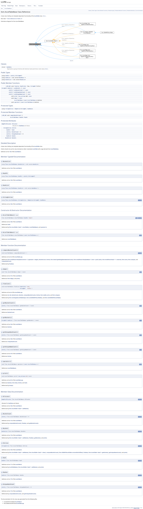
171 (11, 464)
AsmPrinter (23, 86)
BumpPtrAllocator (6, 123)
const (24, 88)
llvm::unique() (131, 259)
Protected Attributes (131, 10)
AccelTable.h (18, 151)
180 (11, 221)
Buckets (14, 138)
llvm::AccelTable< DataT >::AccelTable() (19, 227)
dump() (11, 385)
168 (11, 204)
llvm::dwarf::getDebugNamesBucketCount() (62, 259)
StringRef (19, 75)
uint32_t (13, 75)
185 (11, 309)
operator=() (44, 227)
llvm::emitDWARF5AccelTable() (34, 297)
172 (11, 420)
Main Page (3, 5)
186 (11, 339)
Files (35, 5)
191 (11, 276)
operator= (17, 102)
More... (44, 16)
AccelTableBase (8, 8)
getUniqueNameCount (19, 94)
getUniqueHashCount (19, 92)
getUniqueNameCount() (115, 452)
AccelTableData (54, 149)
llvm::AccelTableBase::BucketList (14, 164)
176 (11, 435)
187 (11, 353)
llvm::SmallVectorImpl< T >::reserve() (111, 259)
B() (10, 295)
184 (11, 324)
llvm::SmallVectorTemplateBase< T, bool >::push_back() (88, 259)
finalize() (11, 264)
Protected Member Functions (120, 10)
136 (10, 151)
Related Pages (10, 5)
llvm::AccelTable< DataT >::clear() (37, 452)
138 (11, 180)
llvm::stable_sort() (45, 295)
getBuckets (17, 88)
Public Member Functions (102, 10)
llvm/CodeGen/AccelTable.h (14, 18)
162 (11, 168)
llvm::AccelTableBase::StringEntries (15, 200)
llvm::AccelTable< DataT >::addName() (19, 408)
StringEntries (9, 108)
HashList (7, 77)
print (15, 96)
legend (71, 60)
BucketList (8, 79)
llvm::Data (15, 382)
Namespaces (22, 5)
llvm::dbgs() (11, 278)
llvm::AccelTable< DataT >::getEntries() (98, 452)
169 (11, 449)
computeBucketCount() (30, 295)
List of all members (139, 10)
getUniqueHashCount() (30, 493)
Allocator (14, 123)
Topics (16, 5)
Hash (26, 117)
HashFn (7, 75)
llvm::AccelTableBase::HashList (14, 188)
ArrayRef (4, 88)
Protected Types (111, 10)
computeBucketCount (15, 115)
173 (11, 491)
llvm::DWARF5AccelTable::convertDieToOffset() (71, 452)
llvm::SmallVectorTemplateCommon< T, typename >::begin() (23, 259)
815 (11, 380)
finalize (16, 86)
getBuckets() (37, 438)
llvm (2, 8)
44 (10, 292)
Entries (14, 127)
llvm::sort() (125, 259)
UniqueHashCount (16, 134)
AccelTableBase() (33, 227)
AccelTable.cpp (18, 257)
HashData (9, 67)
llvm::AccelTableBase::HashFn (13, 176)
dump (15, 98)
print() (18, 278)
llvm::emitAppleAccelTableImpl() (17, 297)
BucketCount (15, 132)
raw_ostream (22, 96)
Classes (29, 5)
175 (11, 479)
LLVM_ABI (8, 86)
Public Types (94, 10)
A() (8, 295)
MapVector (17, 108)
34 (10, 257)
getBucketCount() (33, 423)
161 (11, 192)
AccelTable (37, 16)
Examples (41, 5)
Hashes (14, 136)
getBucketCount (18, 90)
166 (11, 406)
